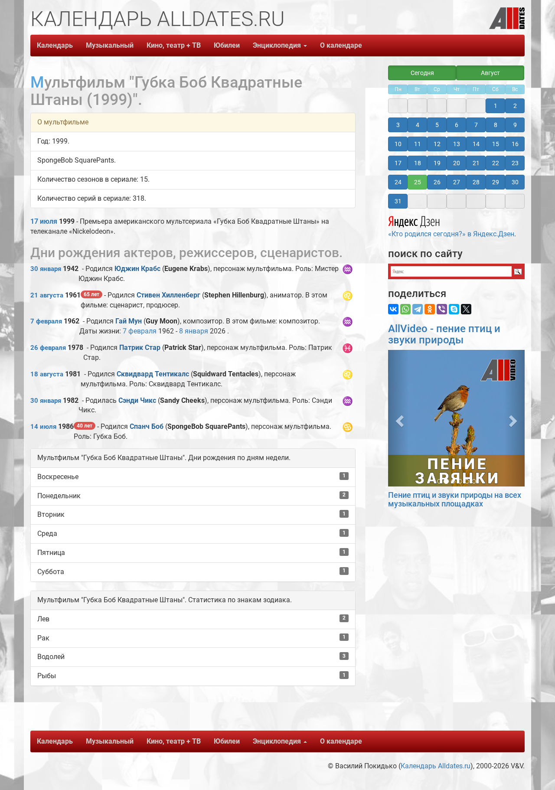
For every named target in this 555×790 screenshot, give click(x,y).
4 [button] (417, 124)
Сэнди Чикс (137, 400)
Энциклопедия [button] (278, 45)
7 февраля (46, 321)
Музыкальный (110, 45)
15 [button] (495, 143)
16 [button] (515, 143)
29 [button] (495, 182)
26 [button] (437, 182)
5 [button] (437, 124)
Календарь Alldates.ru (435, 766)
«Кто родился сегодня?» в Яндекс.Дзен (451, 234)
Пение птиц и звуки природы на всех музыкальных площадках (454, 499)
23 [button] (515, 163)
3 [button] (398, 124)
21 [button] (476, 163)
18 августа (46, 374)
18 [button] (417, 163)
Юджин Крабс (137, 268)
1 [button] (495, 105)
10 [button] (398, 143)
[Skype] (454, 309)
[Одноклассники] (429, 309)
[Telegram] (417, 309)
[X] (466, 309)
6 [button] (456, 124)
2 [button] (515, 105)
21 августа (46, 295)
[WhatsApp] (405, 309)
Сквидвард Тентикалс (153, 374)
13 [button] (456, 143)
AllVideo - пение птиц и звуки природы (444, 334)
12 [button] (437, 143)
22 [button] (495, 163)
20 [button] (456, 163)
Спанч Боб (146, 426)
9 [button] (515, 124)
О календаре (341, 45)
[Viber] (442, 309)
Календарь (55, 45)
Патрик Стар (139, 347)
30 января (45, 269)
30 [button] (515, 182)
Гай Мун (128, 321)
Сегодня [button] (422, 72)
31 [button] (398, 201)
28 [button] (476, 182)
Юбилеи (227, 45)
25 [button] (417, 182)
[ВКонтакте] (393, 309)
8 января (193, 331)
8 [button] (495, 124)
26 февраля (48, 348)
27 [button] (456, 182)
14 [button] (476, 143)
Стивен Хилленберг (168, 295)
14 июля (43, 427)
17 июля (43, 221)
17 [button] (398, 163)
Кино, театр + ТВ (174, 45)
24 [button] (398, 182)
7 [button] (476, 124)
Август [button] (490, 72)
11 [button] (417, 143)
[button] (398, 418)
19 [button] (437, 163)
